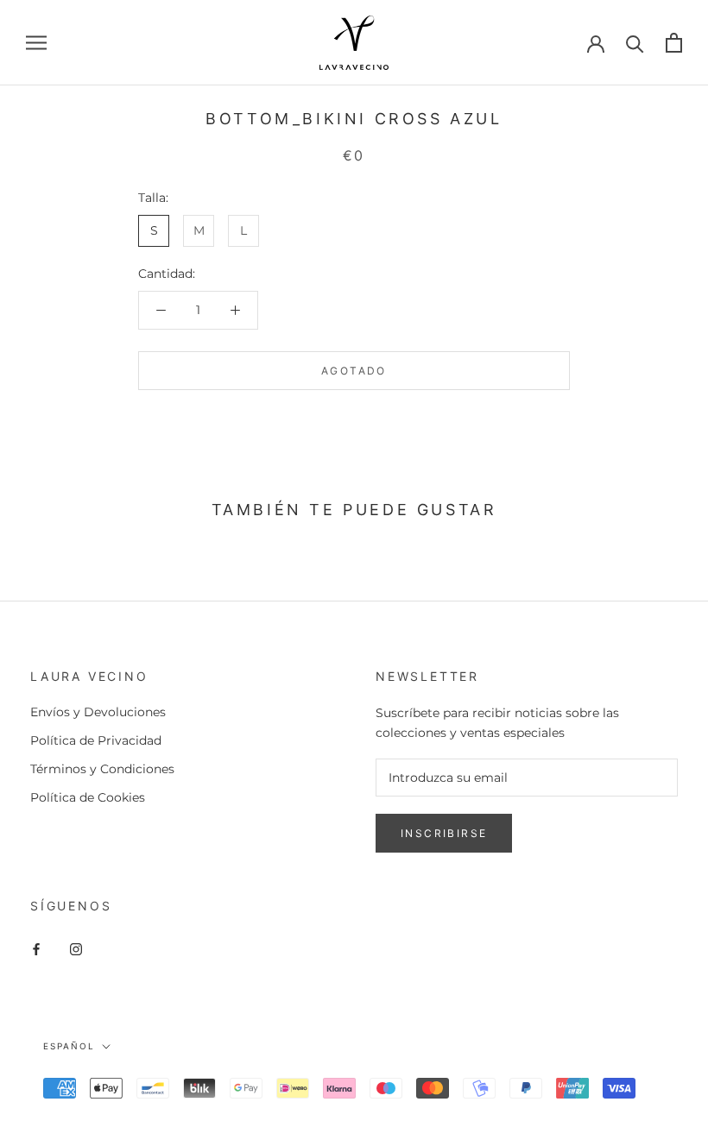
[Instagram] (76, 948)
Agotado (354, 370)
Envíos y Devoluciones (98, 712)
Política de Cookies (87, 797)
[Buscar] (635, 43)
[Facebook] (36, 948)
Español (69, 1046)
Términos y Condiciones (102, 769)
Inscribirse (444, 833)
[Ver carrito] (674, 43)
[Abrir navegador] (36, 42)
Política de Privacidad (95, 740)
